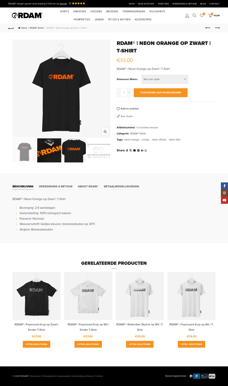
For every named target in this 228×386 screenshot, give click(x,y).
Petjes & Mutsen (119, 19)
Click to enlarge (105, 131)
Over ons (163, 3)
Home (24, 28)
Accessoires (143, 19)
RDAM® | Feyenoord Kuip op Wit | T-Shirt (191, 327)
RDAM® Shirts (37, 28)
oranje (145, 139)
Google (63, 3)
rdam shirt (174, 139)
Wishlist (203, 14)
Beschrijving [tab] (22, 186)
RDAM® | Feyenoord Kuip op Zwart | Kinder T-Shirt (37, 327)
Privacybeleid (49, 376)
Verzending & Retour (184, 3)
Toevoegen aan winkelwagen (160, 92)
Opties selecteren (36, 344)
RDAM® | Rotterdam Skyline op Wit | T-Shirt (139, 327)
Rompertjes (82, 19)
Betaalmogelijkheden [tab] (121, 186)
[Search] (194, 15)
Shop (132, 3)
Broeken (112, 11)
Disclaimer (35, 376)
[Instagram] (224, 193)
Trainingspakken (133, 11)
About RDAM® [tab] (88, 186)
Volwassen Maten (127, 79)
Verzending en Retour (83, 376)
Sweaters (79, 11)
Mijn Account (146, 3)
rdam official (159, 139)
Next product (217, 28)
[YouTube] (224, 200)
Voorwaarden (64, 376)
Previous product (208, 28)
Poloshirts (157, 11)
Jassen (99, 19)
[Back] (11, 28)
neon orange (131, 139)
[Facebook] (224, 186)
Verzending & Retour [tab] (55, 186)
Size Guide (127, 116)
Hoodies (96, 11)
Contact (214, 3)
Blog (203, 3)
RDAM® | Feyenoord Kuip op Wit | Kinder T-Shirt (88, 327)
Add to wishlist (130, 108)
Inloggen (187, 15)
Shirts (64, 11)
